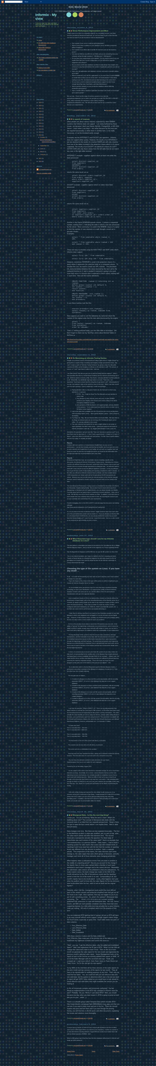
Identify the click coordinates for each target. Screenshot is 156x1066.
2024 (40, 102)
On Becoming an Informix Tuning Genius (90, 358)
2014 (40, 129)
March (42, 151)
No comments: (110, 110)
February (43, 154)
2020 (40, 111)
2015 (40, 126)
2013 (40, 132)
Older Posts (115, 1051)
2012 (40, 135)
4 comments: (111, 349)
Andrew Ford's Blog (44, 67)
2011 (40, 158)
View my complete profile (44, 173)
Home (93, 1051)
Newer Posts (71, 1051)
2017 (40, 120)
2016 (40, 123)
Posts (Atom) (79, 1055)
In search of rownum (81, 119)
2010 (40, 161)
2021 (40, 108)
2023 (40, 105)
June (42, 148)
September (43, 145)
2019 (40, 114)
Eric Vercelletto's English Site (46, 70)
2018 (40, 117)
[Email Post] (117, 110)
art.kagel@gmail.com (45, 169)
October (42, 137)
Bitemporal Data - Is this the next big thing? (91, 815)
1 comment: (111, 530)
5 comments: (111, 806)
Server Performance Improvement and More (90, 31)
